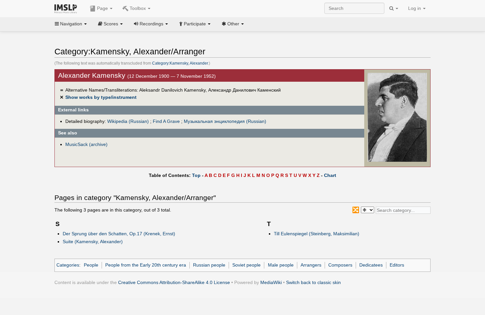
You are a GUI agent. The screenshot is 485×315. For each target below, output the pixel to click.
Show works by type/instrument (101, 97)
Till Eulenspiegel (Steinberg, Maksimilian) (316, 233)
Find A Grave (166, 121)
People (91, 265)
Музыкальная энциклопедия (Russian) (225, 121)
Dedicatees (371, 265)
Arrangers (311, 265)
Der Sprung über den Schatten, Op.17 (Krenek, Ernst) (119, 233)
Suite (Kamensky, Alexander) (93, 241)
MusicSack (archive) (86, 144)
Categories (67, 265)
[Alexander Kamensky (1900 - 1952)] (397, 117)
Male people (281, 265)
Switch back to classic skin (313, 282)
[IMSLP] (67, 8)
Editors (397, 265)
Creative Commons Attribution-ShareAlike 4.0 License (174, 282)
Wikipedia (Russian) (128, 121)
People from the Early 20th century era (145, 265)
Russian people (209, 265)
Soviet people (246, 265)
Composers (340, 265)
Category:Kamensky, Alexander (180, 63)
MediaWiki (271, 282)
